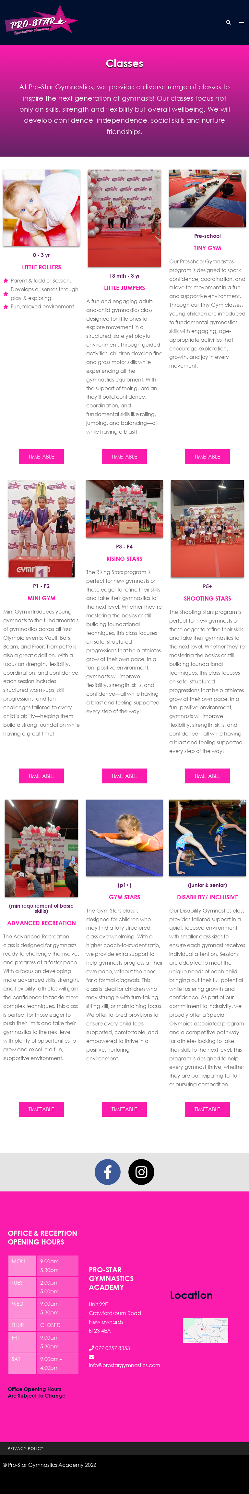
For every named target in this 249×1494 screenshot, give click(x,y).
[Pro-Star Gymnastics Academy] (41, 22)
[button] (228, 22)
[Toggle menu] (241, 22)
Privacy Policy (25, 1448)
